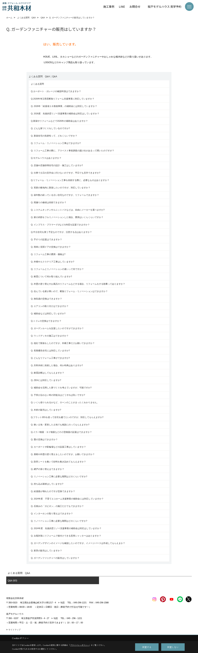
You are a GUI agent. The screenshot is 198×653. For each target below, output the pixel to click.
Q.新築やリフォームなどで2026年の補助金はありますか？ (59, 121)
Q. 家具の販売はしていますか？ (46, 550)
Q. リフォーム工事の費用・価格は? (48, 254)
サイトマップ (14, 629)
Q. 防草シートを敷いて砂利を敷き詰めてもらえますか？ (58, 461)
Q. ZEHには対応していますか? (46, 380)
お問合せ (136, 6)
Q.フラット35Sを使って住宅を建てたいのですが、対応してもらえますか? (67, 417)
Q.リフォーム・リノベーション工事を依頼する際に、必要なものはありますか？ (70, 180)
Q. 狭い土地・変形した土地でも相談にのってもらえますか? (60, 424)
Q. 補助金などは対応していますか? (48, 313)
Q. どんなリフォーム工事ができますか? (50, 358)
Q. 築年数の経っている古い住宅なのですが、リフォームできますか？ (65, 195)
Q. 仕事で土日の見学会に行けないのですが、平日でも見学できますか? (65, 173)
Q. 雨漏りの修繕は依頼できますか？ (48, 202)
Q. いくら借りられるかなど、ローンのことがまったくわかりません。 (65, 402)
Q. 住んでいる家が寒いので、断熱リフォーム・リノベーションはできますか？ (69, 291)
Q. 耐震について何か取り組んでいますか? (51, 276)
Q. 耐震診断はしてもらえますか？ (47, 373)
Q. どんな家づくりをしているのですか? (50, 128)
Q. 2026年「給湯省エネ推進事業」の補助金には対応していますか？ (64, 106)
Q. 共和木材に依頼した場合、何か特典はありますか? (57, 365)
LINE (122, 6)
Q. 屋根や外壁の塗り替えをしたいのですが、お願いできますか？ (63, 454)
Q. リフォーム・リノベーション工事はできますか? (56, 143)
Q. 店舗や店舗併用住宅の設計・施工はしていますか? (57, 165)
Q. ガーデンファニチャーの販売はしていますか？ (55, 558)
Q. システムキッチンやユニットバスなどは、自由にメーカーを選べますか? (68, 210)
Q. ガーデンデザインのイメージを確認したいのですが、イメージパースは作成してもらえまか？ (78, 543)
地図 (62, 602)
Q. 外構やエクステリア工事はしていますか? (52, 261)
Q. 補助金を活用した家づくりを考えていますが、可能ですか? (61, 387)
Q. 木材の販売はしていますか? (46, 410)
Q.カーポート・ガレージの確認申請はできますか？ (56, 91)
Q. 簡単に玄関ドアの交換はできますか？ (51, 247)
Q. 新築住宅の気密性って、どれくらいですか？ (54, 135)
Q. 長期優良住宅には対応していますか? (50, 350)
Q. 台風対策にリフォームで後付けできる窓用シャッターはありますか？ (66, 535)
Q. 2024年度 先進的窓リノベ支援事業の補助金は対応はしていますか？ (66, 528)
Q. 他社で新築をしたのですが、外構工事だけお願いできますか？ (63, 343)
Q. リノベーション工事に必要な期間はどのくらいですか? (59, 476)
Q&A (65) (12, 580)
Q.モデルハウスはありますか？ (46, 158)
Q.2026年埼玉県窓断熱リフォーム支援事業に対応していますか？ (62, 98)
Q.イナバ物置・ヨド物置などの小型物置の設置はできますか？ (61, 432)
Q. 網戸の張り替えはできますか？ (47, 469)
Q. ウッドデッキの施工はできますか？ (50, 335)
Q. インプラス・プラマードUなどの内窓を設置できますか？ (60, 224)
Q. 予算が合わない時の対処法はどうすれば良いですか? (58, 395)
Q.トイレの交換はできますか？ (46, 321)
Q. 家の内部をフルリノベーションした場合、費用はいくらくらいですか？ (67, 217)
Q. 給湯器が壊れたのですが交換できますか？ (53, 491)
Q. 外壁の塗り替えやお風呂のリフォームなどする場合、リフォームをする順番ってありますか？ (78, 284)
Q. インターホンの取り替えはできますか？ (52, 513)
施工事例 (108, 6)
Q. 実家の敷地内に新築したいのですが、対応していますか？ (60, 187)
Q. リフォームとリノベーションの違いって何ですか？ (57, 269)
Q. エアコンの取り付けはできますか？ (50, 306)
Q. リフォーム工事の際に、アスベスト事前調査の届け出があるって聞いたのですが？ (72, 150)
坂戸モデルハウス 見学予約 (164, 6)
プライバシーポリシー (79, 645)
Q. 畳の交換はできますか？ (44, 439)
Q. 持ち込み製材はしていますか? (47, 484)
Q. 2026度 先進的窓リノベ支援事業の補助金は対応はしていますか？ (65, 113)
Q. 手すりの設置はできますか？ (46, 239)
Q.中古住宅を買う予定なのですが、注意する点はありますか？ (61, 232)
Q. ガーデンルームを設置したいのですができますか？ (57, 328)
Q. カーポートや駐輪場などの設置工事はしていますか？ (58, 447)
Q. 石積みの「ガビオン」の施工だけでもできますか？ (57, 506)
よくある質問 (37, 84)
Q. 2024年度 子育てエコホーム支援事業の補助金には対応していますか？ (67, 498)
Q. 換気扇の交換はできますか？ (46, 298)
